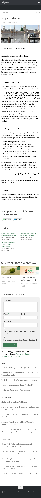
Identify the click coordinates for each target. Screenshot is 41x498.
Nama (6, 314)
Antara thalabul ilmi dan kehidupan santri (28, 279)
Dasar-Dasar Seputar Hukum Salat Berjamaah (8, 234)
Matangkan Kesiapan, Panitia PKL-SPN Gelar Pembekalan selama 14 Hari (19, 452)
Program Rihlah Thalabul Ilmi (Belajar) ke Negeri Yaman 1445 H (18, 423)
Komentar (7, 300)
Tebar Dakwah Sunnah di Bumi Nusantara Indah (28, 234)
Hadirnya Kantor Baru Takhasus (14, 402)
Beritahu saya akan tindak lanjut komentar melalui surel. (19, 332)
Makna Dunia (6, 278)
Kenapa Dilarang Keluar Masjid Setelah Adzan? (20, 367)
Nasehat (5, 12)
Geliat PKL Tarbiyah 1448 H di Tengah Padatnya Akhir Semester (16, 445)
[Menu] (38, 2)
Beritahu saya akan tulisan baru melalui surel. (20, 340)
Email (23, 314)
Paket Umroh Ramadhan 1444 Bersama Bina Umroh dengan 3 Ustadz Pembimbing (19, 430)
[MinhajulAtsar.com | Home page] (7, 2)
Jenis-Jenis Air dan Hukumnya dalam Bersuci (19, 380)
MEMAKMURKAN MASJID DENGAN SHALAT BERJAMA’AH (9, 244)
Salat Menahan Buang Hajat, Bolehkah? (17, 385)
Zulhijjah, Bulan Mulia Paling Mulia (15, 390)
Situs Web (7, 321)
